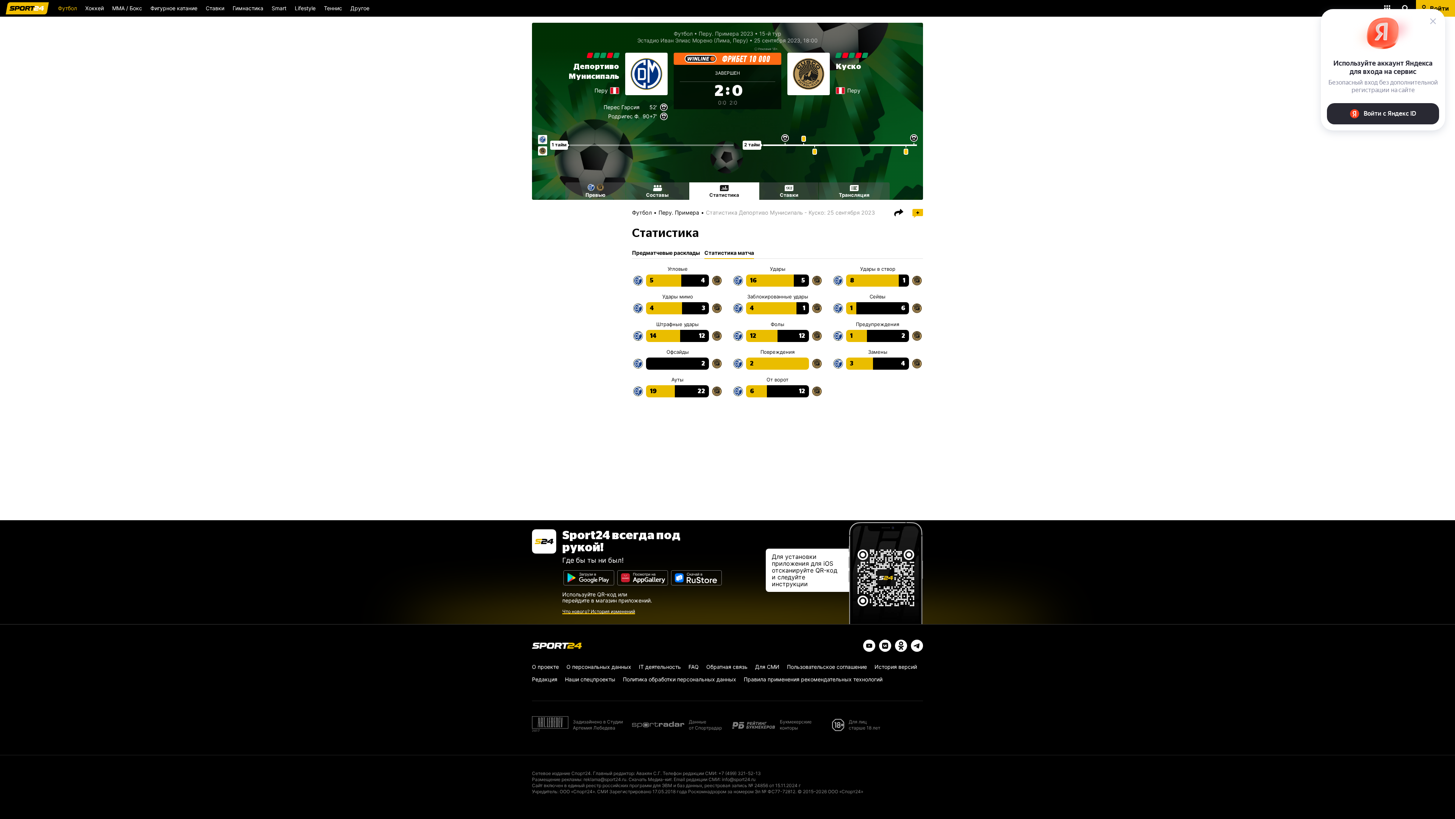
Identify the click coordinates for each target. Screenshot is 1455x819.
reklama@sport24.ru (605, 779)
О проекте (545, 667)
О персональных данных (598, 667)
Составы (657, 195)
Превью (595, 195)
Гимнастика (248, 8)
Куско (848, 67)
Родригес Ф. (624, 116)
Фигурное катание (173, 8)
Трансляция (854, 195)
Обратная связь (727, 667)
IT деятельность (660, 667)
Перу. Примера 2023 (726, 33)
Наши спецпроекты (590, 679)
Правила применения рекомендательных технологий (813, 679)
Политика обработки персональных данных (679, 679)
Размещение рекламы (556, 779)
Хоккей (94, 8)
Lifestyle (305, 8)
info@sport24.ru (739, 779)
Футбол (67, 8)
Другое (359, 8)
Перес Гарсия (622, 107)
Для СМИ (767, 667)
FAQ (693, 667)
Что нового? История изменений (598, 611)
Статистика (724, 195)
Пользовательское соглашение (827, 667)
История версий (896, 667)
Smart (279, 8)
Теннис (333, 8)
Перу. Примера (679, 212)
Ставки (215, 8)
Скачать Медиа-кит (650, 779)
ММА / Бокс (127, 8)
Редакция (544, 679)
